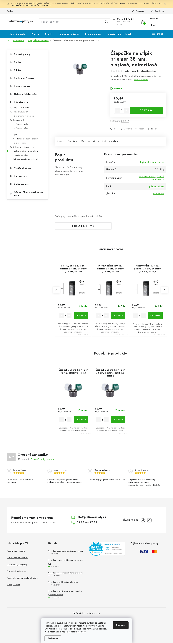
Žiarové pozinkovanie (157, 178)
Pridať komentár (83, 226)
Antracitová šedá (147, 176)
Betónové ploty (22, 183)
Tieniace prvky (19, 120)
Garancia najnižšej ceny (17, 564)
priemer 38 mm (156, 186)
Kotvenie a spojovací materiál (25, 159)
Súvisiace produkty (89, 141)
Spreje (15, 134)
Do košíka (146, 110)
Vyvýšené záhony (23, 168)
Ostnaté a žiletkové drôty (23, 147)
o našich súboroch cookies (73, 631)
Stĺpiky (17, 70)
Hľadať (106, 21)
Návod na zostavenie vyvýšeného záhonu (65, 551)
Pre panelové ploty (21, 107)
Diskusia (71, 141)
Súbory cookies (13, 584)
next (164, 290)
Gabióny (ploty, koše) (25, 94)
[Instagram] (149, 520)
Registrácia (159, 11)
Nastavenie (53, 638)
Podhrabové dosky (24, 78)
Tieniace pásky (22, 128)
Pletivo (18, 62)
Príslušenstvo (21, 102)
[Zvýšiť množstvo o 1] (126, 110)
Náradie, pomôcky (21, 155)
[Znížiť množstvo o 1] (117, 110)
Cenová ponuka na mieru (17, 557)
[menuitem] (18, 34)
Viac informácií (141, 79)
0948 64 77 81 (125, 19)
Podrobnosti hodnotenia (146, 71)
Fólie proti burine (20, 142)
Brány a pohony (93, 613)
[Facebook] (143, 520)
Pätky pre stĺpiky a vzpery (23, 115)
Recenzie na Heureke (16, 551)
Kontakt (10, 11)
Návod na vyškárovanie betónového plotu (65, 572)
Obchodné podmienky (16, 571)
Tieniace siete (22, 124)
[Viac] (157, 34)
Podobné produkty (110, 141)
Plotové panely (22, 54)
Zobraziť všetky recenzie (43, 459)
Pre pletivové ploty (21, 111)
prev (56, 290)
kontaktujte (104, 2)
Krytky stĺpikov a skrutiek (25, 151)
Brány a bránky (22, 86)
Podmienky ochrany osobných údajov (23, 578)
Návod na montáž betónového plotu (63, 582)
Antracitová (158, 193)
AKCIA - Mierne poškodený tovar (28, 193)
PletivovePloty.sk (47, 5)
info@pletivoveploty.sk (91, 517)
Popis (59, 141)
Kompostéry (20, 176)
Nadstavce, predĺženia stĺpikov (25, 138)
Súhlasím (120, 625)
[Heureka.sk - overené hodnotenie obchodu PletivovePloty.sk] (107, 549)
